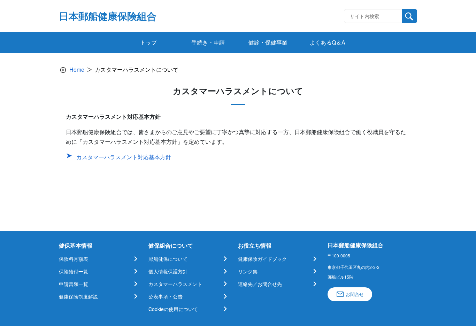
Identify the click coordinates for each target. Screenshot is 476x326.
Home (76, 69)
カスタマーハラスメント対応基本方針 (123, 157)
